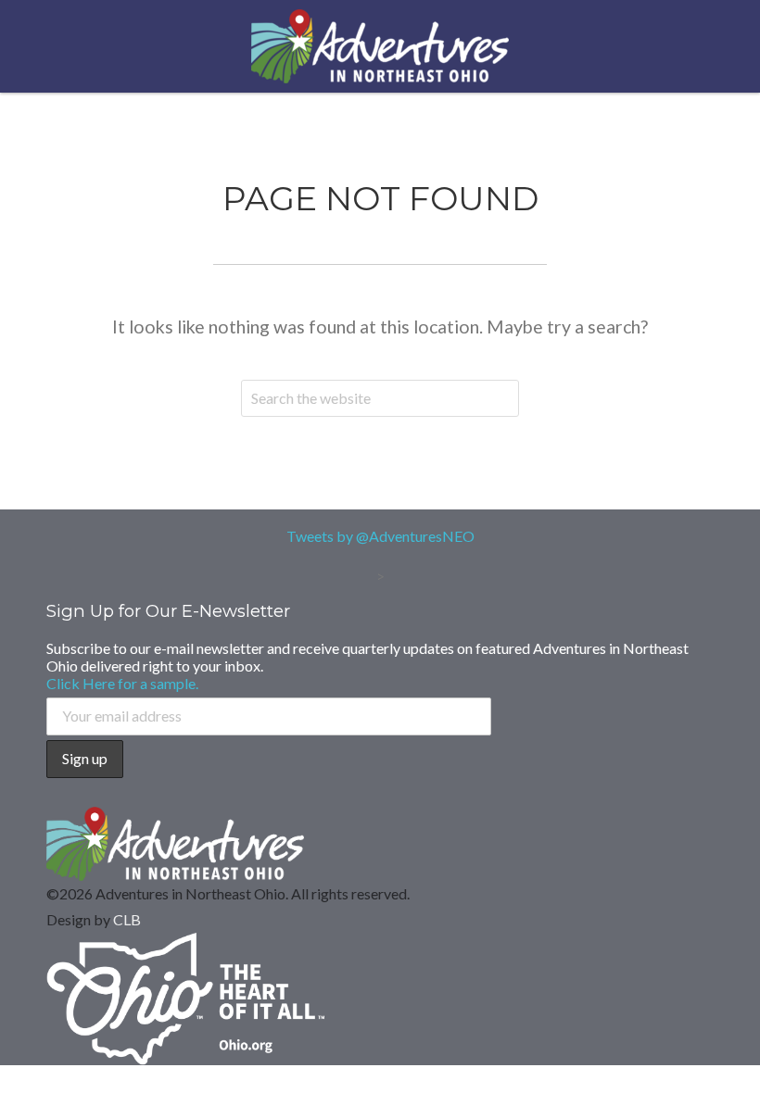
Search (500, 398)
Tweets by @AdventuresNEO (380, 536)
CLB (127, 919)
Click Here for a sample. (122, 683)
